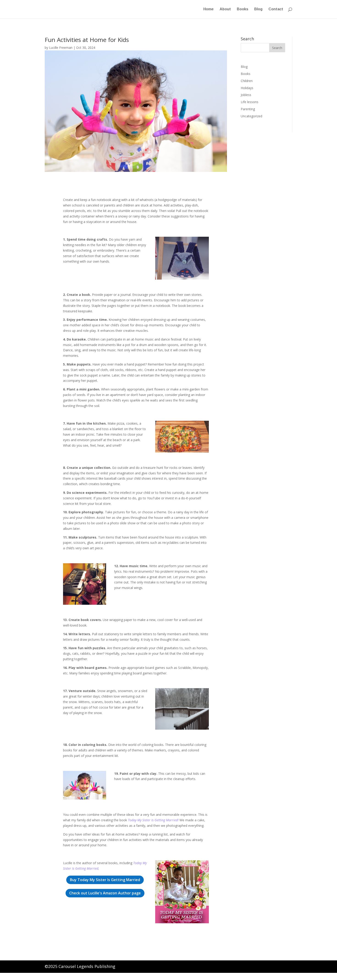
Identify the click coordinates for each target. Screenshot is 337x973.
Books (242, 9)
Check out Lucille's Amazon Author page (105, 893)
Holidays (247, 88)
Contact (275, 9)
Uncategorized (251, 116)
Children (247, 81)
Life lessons (249, 102)
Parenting (248, 109)
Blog (258, 9)
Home (208, 9)
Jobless (246, 95)
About (225, 9)
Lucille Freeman (60, 47)
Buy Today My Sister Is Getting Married (105, 879)
